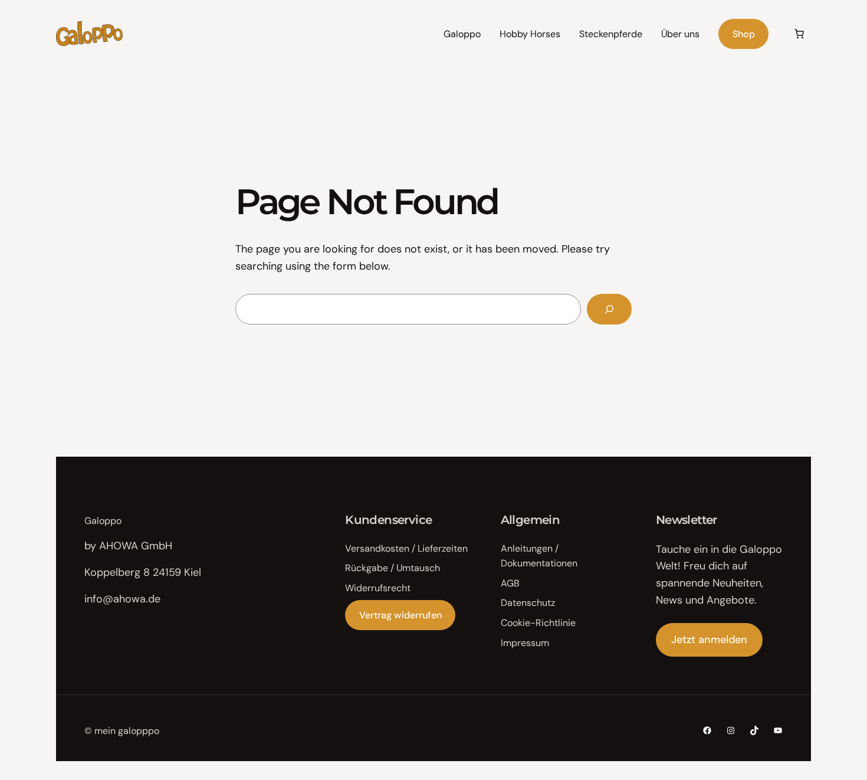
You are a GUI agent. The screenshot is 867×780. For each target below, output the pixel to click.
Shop (744, 34)
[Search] (609, 309)
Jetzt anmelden (709, 639)
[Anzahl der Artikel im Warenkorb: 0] (799, 33)
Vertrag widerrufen (400, 615)
